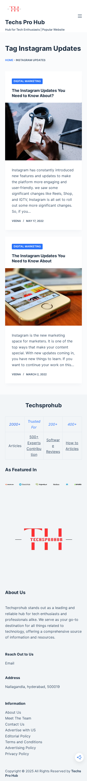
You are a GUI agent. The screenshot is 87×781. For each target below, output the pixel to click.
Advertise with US (20, 730)
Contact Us (14, 724)
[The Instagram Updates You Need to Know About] (43, 297)
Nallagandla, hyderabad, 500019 (32, 686)
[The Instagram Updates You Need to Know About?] (43, 131)
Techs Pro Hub (25, 22)
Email (9, 663)
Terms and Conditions (23, 742)
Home (9, 60)
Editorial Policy (18, 736)
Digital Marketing (27, 81)
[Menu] (80, 16)
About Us (13, 712)
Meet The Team (18, 718)
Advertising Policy (20, 747)
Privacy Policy (17, 753)
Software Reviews (53, 446)
